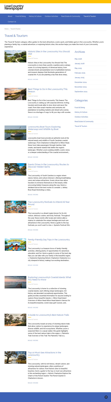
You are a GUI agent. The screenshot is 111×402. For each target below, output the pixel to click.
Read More (33, 79)
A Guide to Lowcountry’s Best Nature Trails (48, 315)
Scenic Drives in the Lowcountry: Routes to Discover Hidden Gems (48, 165)
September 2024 (81, 91)
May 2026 (78, 59)
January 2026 (79, 63)
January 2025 (79, 77)
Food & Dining (21, 16)
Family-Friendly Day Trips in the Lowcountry (49, 239)
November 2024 (81, 87)
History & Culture (35, 16)
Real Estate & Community (70, 16)
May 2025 (78, 68)
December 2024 (81, 82)
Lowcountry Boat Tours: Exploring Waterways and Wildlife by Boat (44, 128)
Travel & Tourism (89, 16)
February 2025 (80, 73)
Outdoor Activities (51, 16)
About (10, 16)
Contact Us (12, 22)
